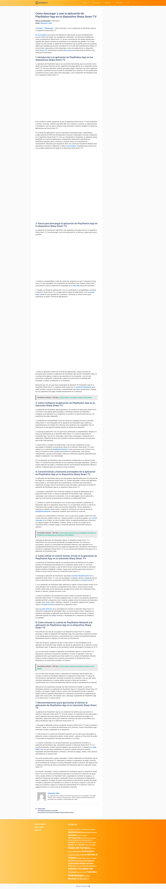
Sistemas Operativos (89, 866)
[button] (128, 3)
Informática (88, 851)
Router (70, 866)
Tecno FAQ (96, 3)
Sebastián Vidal (46, 23)
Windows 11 (84, 879)
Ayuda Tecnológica (82, 835)
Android (83, 829)
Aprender (108, 3)
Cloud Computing (85, 838)
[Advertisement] (66, 90)
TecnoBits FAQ (85, 868)
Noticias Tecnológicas (91, 858)
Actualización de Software (74, 829)
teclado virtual (47, 604)
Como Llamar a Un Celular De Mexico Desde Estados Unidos (55, 812)
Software (72, 868)
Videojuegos (48, 28)
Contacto (38, 830)
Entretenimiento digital (90, 842)
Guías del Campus (79, 847)
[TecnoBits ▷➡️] (41, 2)
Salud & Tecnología (77, 866)
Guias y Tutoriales (90, 845)
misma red (86, 580)
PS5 (85, 861)
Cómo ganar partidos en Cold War (47, 810)
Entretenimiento (80, 842)
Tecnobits (39, 28)
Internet (83, 855)
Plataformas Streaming (76, 861)
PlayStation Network (60, 449)
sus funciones (71, 146)
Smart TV (43, 50)
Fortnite (71, 845)
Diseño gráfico (86, 840)
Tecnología (72, 872)
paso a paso (67, 50)
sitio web (76, 285)
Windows (119, 3)
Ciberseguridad (74, 838)
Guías (85, 3)
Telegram (79, 872)
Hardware (77, 851)
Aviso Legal (39, 827)
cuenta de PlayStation (84, 387)
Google (81, 845)
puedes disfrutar (46, 609)
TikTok (84, 872)
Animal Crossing (90, 829)
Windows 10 (73, 879)
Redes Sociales (87, 863)
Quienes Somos (40, 824)
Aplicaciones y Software (89, 832)
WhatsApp (87, 876)
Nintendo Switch (81, 858)
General (76, 845)
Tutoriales (92, 872)
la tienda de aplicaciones (81, 576)
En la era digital (41, 35)
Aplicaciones (74, 832)
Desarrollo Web (77, 840)
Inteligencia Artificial (74, 855)
